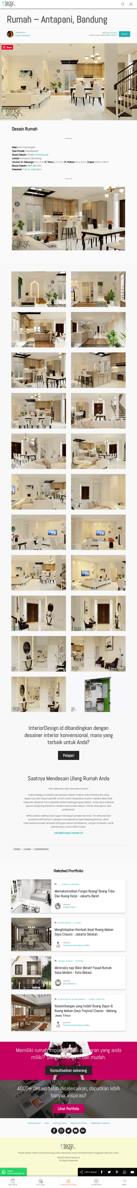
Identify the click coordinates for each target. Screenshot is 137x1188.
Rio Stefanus (69, 984)
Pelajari (68, 755)
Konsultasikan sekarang (68, 1070)
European (74, 884)
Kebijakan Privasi (79, 1123)
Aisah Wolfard (22, 35)
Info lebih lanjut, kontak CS (68, 833)
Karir (47, 1123)
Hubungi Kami (59, 1123)
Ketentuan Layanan (100, 1123)
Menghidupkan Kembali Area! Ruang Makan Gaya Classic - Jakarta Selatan (84, 932)
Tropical (100, 999)
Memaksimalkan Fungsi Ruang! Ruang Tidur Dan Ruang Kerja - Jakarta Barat (85, 893)
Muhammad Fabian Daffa (76, 945)
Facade (61, 961)
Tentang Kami (34, 1123)
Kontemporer (41, 154)
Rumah (69, 961)
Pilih (124, 34)
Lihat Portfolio (68, 1108)
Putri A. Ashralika (32, 169)
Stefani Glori (69, 907)
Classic (65, 884)
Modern (79, 961)
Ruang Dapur (64, 999)
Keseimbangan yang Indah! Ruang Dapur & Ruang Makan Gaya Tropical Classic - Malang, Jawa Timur (86, 1011)
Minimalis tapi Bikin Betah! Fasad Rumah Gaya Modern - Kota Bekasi (83, 970)
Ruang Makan (64, 923)
